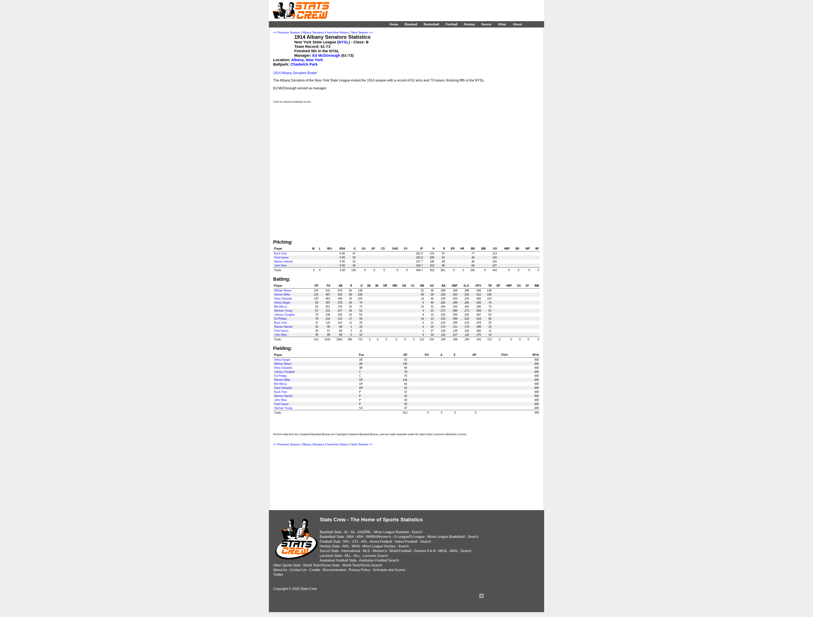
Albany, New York (307, 60)
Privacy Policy (359, 570)
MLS (366, 551)
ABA (359, 536)
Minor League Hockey (378, 546)
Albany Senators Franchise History (325, 32)
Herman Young (283, 310)
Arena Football (381, 541)
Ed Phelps (280, 318)
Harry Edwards (283, 298)
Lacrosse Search (375, 556)
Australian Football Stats (338, 560)
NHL (345, 546)
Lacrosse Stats (331, 556)
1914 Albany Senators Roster (295, 73)
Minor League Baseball (391, 532)
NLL (357, 556)
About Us (280, 570)
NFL (346, 541)
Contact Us (298, 570)
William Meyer (283, 290)
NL (353, 532)
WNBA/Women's (378, 536)
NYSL (344, 42)
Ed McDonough (326, 55)
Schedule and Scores (389, 570)
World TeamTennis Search (362, 565)
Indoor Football (406, 541)
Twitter (278, 574)
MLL (348, 556)
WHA (356, 546)
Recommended (334, 570)
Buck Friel (280, 253)
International (351, 551)
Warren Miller (282, 294)
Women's (380, 551)
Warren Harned (283, 261)
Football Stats (330, 541)
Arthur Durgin (282, 302)
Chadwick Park (304, 64)
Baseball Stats (331, 532)
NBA (350, 536)
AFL (364, 541)
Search (417, 532)
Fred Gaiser (281, 257)
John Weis (280, 265)
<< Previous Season (286, 32)
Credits (314, 570)
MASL (442, 551)
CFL (355, 541)
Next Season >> (362, 32)
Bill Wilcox (280, 306)
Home (394, 24)
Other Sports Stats (286, 565)
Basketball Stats (332, 536)
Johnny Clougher (284, 314)
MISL (454, 551)
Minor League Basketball (446, 536)
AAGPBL (364, 532)
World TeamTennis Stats (321, 565)
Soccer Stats (329, 551)
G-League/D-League (409, 536)
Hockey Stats (330, 546)
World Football (400, 551)
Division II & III (425, 551)
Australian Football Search (379, 560)
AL (346, 532)
